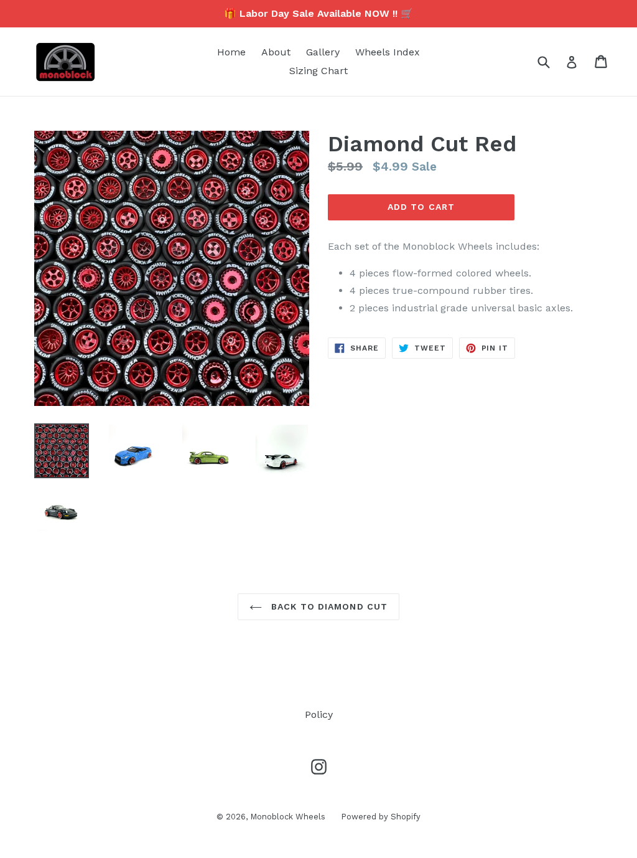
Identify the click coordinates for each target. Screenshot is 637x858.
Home (231, 52)
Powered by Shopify (381, 816)
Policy (319, 714)
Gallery (323, 52)
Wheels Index (387, 52)
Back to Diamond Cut (328, 606)
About (276, 52)
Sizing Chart (318, 71)
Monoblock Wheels (287, 816)
